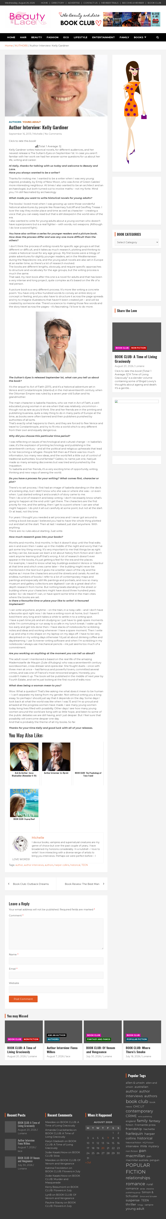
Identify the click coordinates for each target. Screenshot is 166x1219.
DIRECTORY (58, 2)
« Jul (88, 1162)
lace (68, 1056)
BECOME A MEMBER (133, 2)
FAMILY (124, 37)
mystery (153, 1146)
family (142, 1121)
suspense (133, 1200)
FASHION (53, 37)
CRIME (131, 1116)
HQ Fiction (148, 1142)
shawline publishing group (140, 1191)
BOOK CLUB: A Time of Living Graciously (136, 359)
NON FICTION (138, 348)
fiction (129, 1124)
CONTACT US (90, 2)
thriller (131, 1204)
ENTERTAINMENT (103, 37)
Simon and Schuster (148, 1196)
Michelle (38, 133)
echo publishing (145, 1117)
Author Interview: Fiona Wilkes (62, 1049)
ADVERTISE (74, 2)
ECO (66, 37)
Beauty (36, 37)
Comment (16, 915)
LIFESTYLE (80, 37)
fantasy (154, 1121)
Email (13, 968)
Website (14, 983)
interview (132, 1146)
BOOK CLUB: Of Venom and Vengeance (100, 1049)
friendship (134, 1129)
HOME (44, 2)
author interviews (34, 865)
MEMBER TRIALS (110, 2)
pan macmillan (136, 1153)
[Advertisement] (137, 200)
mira (143, 1146)
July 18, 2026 (133, 1056)
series (142, 1189)
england (131, 1121)
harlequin (134, 1133)
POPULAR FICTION (137, 1039)
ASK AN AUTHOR (56, 1035)
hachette (149, 1129)
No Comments (53, 133)
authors (49, 865)
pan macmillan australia (138, 1158)
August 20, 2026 (124, 366)
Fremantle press (145, 1124)
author (19, 865)
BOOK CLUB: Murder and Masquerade (62, 1179)
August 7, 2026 (55, 1056)
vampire (149, 1204)
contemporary (139, 1111)
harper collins (61, 865)
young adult (135, 1209)
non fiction (132, 1151)
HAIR (23, 37)
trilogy (140, 1205)
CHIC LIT (138, 1106)
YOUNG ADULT (32, 122)
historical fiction (133, 1142)
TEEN (84, 865)
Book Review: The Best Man (82, 883)
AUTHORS (15, 122)
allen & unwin (135, 1082)
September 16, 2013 (20, 133)
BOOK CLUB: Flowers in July (62, 1171)
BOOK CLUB (154, 2)
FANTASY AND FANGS (98, 1039)
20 (102, 1148)
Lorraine (139, 366)
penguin (154, 1160)
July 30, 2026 (93, 1056)
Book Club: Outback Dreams (31, 883)
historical (75, 865)
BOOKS (138, 37)
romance (135, 1183)
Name (13, 954)
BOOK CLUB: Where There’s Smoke (138, 1049)
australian (141, 1086)
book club (137, 1101)
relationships (138, 1177)
